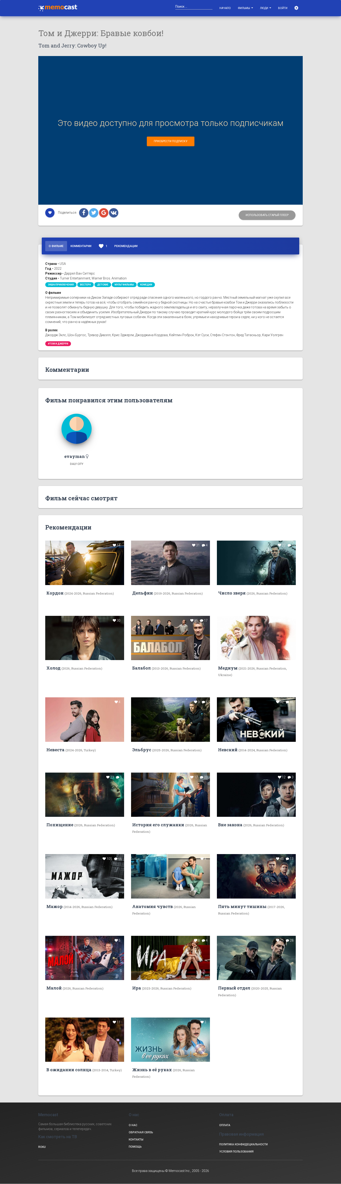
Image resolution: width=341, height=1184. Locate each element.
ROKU (42, 1147)
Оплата (224, 1125)
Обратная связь (141, 1132)
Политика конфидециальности (243, 1144)
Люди (264, 8)
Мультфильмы (124, 284)
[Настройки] (297, 8)
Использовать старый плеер (267, 215)
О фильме (56, 246)
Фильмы (244, 8)
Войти (282, 8)
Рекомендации (126, 246)
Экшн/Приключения (61, 284)
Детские (102, 284)
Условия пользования (236, 1151)
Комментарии (81, 246)
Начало (225, 8)
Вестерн (85, 284)
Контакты (136, 1139)
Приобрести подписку (170, 141)
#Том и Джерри (58, 343)
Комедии (146, 284)
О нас (133, 1125)
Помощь (135, 1146)
